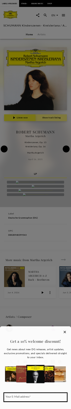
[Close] (64, 332)
